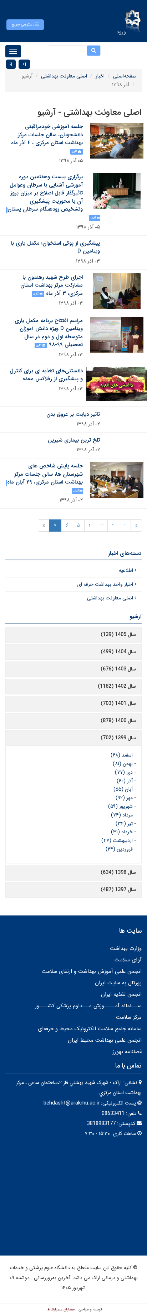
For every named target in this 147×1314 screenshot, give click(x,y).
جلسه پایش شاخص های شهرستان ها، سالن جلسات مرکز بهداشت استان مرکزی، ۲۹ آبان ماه (45, 474)
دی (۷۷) (124, 772)
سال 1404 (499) (118, 652)
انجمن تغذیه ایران (121, 994)
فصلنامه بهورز (127, 1051)
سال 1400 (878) (118, 721)
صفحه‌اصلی (124, 76)
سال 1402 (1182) (117, 686)
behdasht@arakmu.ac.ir (72, 1103)
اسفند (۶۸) (122, 755)
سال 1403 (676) (118, 669)
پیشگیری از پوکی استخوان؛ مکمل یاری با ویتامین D (55, 247)
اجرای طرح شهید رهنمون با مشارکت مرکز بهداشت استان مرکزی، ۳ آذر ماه (51, 285)
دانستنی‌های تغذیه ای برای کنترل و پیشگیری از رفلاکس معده (46, 375)
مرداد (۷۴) (122, 815)
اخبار (100, 76)
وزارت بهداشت (126, 948)
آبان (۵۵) (123, 789)
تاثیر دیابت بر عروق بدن (73, 414)
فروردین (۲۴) (119, 849)
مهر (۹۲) (124, 798)
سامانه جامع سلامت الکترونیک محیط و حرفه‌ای (90, 1029)
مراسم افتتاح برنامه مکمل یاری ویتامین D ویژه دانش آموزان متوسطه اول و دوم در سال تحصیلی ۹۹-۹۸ (49, 332)
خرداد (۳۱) (122, 832)
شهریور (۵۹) (120, 806)
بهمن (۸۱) (123, 764)
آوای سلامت (128, 960)
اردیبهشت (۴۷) (117, 840)
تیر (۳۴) (124, 824)
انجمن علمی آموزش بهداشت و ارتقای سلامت (92, 971)
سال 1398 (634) (118, 872)
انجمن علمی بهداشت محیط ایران (105, 1040)
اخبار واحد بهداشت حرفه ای (105, 584)
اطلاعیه (126, 570)
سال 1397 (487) (118, 890)
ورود (121, 32)
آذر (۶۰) (125, 781)
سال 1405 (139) (118, 635)
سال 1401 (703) (118, 703)
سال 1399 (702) (118, 738)
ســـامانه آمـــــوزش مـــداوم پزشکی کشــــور (88, 1006)
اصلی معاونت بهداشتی (64, 76)
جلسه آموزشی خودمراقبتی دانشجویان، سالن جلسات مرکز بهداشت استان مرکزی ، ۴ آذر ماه (47, 134)
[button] (25, 24)
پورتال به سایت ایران (118, 983)
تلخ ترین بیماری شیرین (74, 440)
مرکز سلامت (129, 1017)
